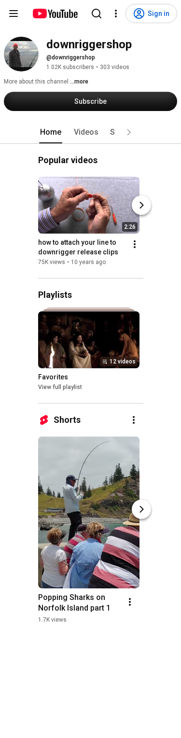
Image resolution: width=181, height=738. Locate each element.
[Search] (96, 13)
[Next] (141, 205)
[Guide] (13, 13)
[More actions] (134, 244)
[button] (128, 132)
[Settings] (116, 13)
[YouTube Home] (54, 13)
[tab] (50, 132)
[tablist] (90, 132)
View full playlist (60, 387)
